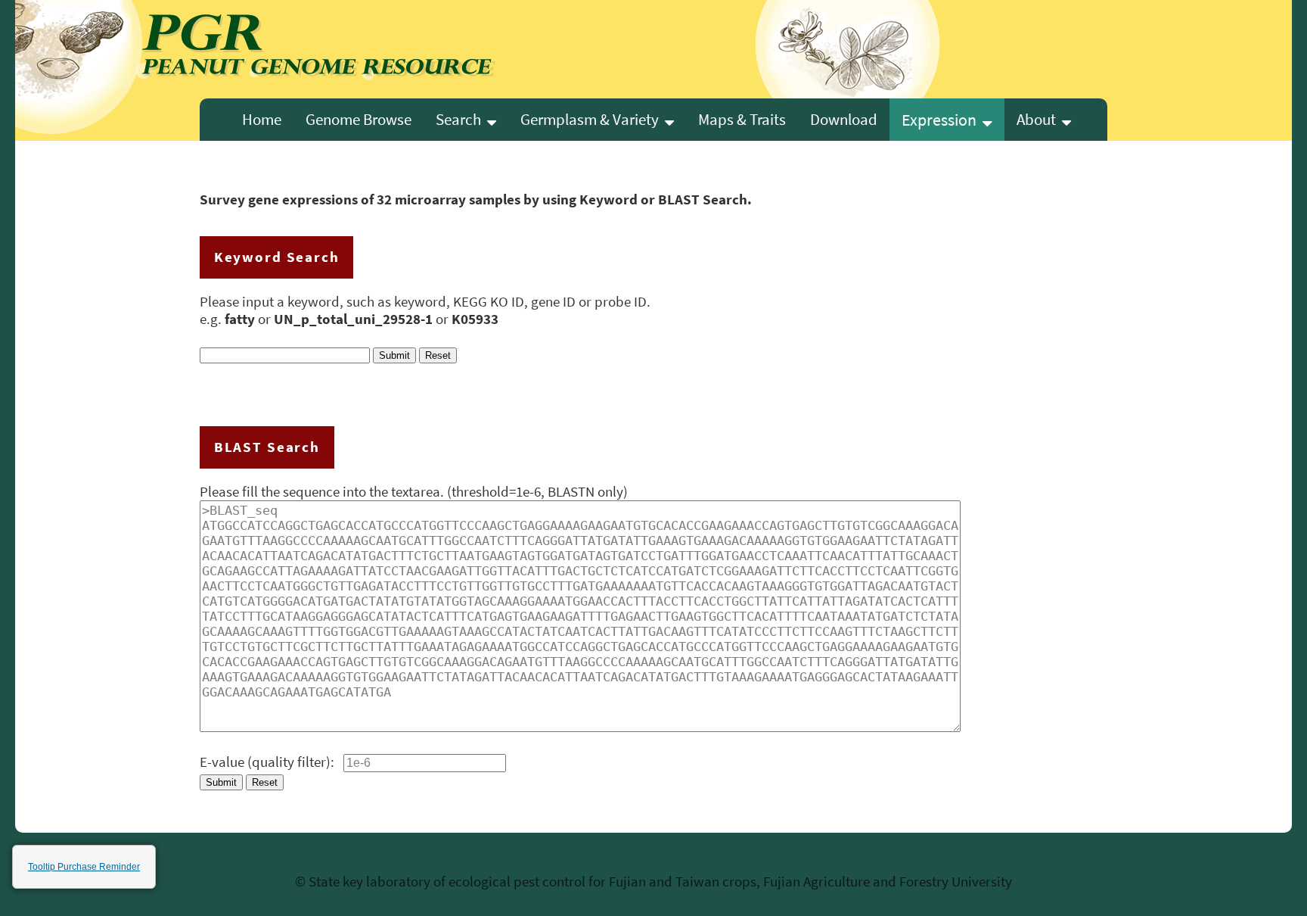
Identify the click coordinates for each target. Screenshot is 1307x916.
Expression (942, 119)
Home (261, 119)
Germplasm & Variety (592, 119)
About (1039, 119)
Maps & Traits (742, 119)
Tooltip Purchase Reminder (84, 866)
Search (461, 119)
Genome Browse (358, 119)
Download (843, 119)
